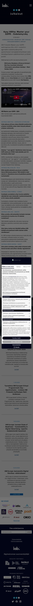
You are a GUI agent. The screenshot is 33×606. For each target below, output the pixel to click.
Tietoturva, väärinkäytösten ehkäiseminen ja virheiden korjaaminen (15, 322)
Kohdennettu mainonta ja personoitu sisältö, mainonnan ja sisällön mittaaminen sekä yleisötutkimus (15, 307)
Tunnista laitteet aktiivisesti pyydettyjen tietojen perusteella (14, 316)
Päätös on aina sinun (8, 266)
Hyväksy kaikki (16, 338)
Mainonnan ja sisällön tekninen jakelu (13, 325)
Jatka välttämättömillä (16, 341)
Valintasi (18, 266)
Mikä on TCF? (27, 266)
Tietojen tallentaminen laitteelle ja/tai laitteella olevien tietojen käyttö (15, 300)
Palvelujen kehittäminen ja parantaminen (14, 303)
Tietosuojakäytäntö (16, 344)
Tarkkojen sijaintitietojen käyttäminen (13, 313)
